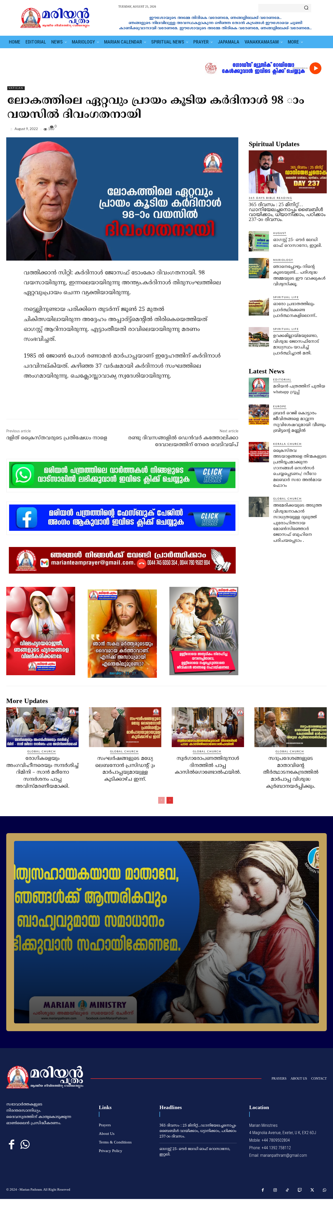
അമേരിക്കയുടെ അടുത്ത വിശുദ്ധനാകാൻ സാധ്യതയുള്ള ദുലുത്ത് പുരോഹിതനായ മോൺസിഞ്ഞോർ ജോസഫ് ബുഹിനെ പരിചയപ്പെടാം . (297, 523)
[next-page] (169, 800)
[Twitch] (300, 1190)
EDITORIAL (282, 379)
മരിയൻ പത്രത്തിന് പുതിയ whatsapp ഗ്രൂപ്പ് (299, 389)
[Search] (306, 8)
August (279, 233)
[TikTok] (287, 1190)
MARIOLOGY (283, 260)
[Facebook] (285, 130)
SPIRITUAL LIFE (286, 297)
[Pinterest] (309, 130)
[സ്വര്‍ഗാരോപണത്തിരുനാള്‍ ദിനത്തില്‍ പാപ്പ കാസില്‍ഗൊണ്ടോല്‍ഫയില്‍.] (208, 727)
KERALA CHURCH (287, 444)
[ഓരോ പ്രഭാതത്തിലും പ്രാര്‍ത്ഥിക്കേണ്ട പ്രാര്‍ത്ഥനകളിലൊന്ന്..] (259, 305)
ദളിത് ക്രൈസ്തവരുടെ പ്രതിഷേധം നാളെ (56, 438)
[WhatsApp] (321, 130)
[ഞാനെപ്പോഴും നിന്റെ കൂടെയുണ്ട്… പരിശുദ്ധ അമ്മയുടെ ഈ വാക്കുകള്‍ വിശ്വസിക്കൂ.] (259, 268)
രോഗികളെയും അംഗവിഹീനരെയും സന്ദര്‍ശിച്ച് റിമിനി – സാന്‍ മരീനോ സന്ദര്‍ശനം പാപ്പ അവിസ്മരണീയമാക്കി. (42, 772)
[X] (297, 130)
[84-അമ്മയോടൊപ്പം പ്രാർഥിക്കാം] (166, 932)
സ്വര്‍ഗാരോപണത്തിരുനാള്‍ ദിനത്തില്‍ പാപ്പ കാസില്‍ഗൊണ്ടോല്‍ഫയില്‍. (208, 766)
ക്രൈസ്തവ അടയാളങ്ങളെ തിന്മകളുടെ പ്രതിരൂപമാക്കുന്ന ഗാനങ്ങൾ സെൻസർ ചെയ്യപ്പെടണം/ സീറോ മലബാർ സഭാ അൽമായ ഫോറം (299, 468)
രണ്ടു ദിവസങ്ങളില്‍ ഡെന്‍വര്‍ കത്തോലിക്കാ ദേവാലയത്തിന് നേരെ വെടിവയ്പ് (183, 441)
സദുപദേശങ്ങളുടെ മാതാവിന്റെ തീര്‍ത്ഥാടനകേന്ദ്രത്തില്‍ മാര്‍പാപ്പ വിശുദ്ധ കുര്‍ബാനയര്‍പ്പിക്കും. (290, 772)
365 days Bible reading (270, 198)
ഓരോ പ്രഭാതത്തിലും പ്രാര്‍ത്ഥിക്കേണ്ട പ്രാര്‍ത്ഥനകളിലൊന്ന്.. (295, 310)
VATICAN (16, 88)
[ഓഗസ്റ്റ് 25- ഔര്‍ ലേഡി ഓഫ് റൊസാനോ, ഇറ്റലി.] (259, 241)
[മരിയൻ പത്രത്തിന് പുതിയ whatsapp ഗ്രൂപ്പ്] (259, 388)
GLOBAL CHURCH (287, 498)
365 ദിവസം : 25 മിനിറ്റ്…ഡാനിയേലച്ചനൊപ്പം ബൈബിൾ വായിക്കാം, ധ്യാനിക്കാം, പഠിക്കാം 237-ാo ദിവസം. (287, 212)
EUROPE (279, 406)
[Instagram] (275, 1190)
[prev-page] (161, 800)
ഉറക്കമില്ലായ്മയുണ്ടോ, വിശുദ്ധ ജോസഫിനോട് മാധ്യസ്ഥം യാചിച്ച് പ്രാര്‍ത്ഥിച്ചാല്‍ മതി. (296, 344)
